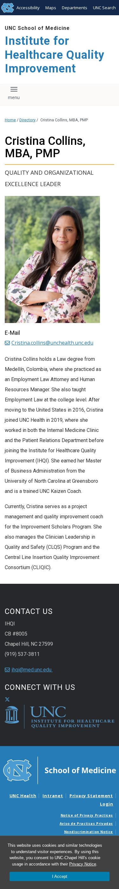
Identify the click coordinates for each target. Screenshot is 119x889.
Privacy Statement (91, 795)
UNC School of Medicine (37, 28)
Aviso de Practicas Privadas (86, 823)
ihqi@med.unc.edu (32, 670)
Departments (74, 7)
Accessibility (28, 7)
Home (10, 120)
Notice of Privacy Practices (87, 815)
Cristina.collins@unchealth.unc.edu (52, 342)
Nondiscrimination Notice (88, 832)
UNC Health (23, 795)
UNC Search (104, 7)
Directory (27, 120)
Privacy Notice (82, 864)
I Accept (59, 876)
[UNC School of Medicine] (59, 770)
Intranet (53, 795)
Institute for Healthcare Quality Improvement (54, 54)
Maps (50, 7)
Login (106, 804)
